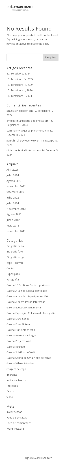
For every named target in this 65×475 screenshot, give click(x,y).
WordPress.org (15, 428)
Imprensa (12, 374)
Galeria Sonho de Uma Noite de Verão (28, 357)
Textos (10, 391)
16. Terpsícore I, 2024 (19, 96)
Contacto (11, 268)
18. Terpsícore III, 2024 (19, 84)
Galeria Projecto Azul (18, 341)
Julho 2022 (12, 197)
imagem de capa (16, 369)
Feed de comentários (18, 423)
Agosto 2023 (13, 181)
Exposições (13, 274)
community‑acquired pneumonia (25, 130)
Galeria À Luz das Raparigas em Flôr (27, 296)
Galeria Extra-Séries (17, 318)
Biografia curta (15, 246)
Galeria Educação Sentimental (23, 307)
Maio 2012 (12, 225)
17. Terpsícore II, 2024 (19, 90)
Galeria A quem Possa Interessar (25, 302)
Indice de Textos (16, 380)
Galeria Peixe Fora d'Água (21, 335)
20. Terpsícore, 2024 (18, 73)
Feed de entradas (16, 417)
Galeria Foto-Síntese (18, 324)
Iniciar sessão (14, 412)
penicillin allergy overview (21, 140)
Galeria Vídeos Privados (20, 363)
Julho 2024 (12, 175)
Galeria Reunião (15, 346)
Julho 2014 (12, 203)
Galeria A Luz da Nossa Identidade (26, 290)
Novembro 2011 (16, 231)
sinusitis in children (17, 110)
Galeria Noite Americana (20, 330)
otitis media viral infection (21, 150)
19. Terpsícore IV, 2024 (19, 79)
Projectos (12, 385)
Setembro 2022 (15, 192)
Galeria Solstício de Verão (21, 352)
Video (9, 397)
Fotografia (12, 279)
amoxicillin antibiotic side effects (25, 120)
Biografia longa (15, 257)
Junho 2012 (13, 220)
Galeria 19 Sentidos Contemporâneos (28, 285)
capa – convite (14, 262)
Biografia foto (14, 251)
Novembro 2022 (16, 186)
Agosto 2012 (13, 214)
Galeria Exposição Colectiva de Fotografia (30, 313)
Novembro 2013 (16, 209)
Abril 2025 (12, 169)
